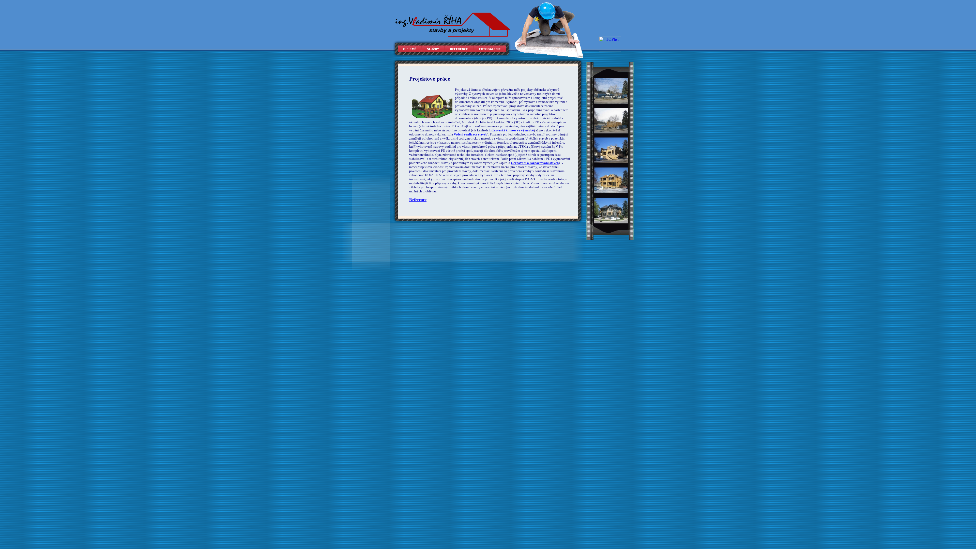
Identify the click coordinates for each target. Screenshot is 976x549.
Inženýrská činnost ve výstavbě (511, 130)
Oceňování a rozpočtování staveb (535, 163)
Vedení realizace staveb (470, 134)
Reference (417, 199)
